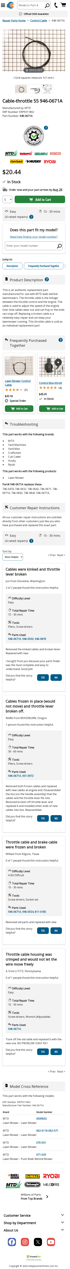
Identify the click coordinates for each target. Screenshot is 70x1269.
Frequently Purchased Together (43, 266)
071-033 (41, 1154)
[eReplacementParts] (10, 5)
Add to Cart (43, 199)
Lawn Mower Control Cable (18, 383)
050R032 (41, 1118)
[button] (3, 5)
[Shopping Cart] (63, 5)
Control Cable (38, 20)
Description (12, 266)
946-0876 (40, 639)
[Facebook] (12, 1242)
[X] (38, 1242)
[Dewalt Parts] (32, 1176)
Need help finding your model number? (34, 237)
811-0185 (40, 912)
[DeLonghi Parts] (32, 1184)
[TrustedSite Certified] (34, 1257)
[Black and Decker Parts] (14, 1176)
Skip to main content (33, 14)
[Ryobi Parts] (51, 1176)
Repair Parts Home (14, 20)
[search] (47, 5)
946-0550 (28, 639)
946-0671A (14, 639)
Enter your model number (22, 246)
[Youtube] (51, 1242)
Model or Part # (28, 5)
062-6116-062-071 (47, 1130)
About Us (11, 1230)
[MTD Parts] (14, 1184)
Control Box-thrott (50, 383)
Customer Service (17, 1215)
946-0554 (28, 912)
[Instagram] (25, 1242)
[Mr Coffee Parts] (51, 1184)
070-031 (41, 1142)
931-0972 (28, 776)
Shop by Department (20, 1223)
